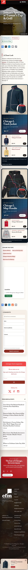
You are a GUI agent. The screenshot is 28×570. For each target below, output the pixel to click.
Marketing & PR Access (7, 517)
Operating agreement (19, 535)
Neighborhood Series (19, 508)
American (15, 38)
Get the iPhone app (7, 475)
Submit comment (14, 351)
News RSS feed (17, 529)
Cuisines (16, 499)
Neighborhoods (17, 502)
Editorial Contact (6, 520)
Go (14, 382)
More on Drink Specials (17, 250)
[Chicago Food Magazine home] (3, 2)
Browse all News (7, 250)
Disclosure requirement (19, 532)
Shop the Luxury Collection (7, 164)
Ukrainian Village (7, 41)
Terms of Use (17, 523)
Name (5, 321)
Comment (6, 334)
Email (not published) (8, 327)
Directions (9, 295)
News (15, 494)
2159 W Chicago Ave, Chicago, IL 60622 (14, 292)
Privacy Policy (17, 520)
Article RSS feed (18, 526)
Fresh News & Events (8, 399)
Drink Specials (6, 38)
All (24, 399)
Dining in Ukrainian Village (9, 256)
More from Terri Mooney (8, 259)
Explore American (7, 253)
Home (15, 491)
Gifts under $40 (18, 511)
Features (16, 496)
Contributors (17, 517)
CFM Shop (16, 505)
